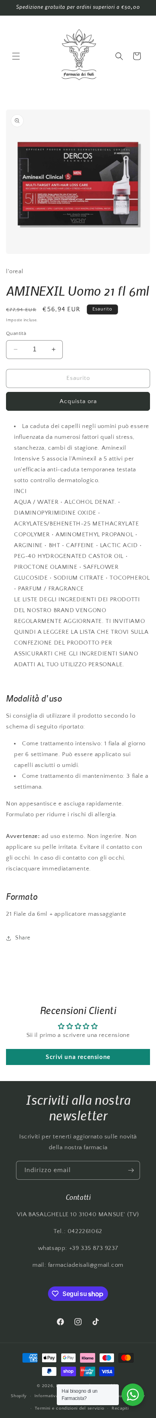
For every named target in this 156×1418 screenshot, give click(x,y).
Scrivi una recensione (78, 1057)
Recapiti (120, 1408)
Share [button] (22, 938)
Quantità (16, 333)
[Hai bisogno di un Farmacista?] (133, 1395)
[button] (16, 56)
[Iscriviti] (131, 1170)
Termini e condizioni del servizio (69, 1408)
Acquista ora (78, 401)
